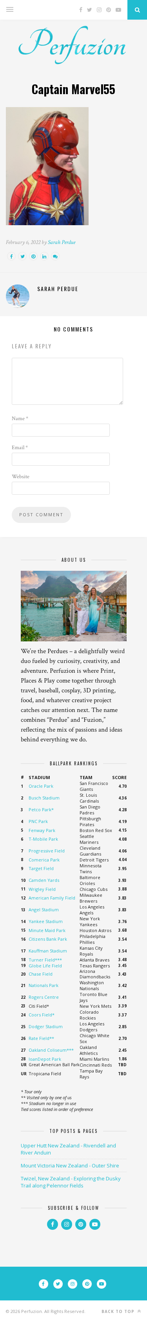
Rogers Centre (44, 997)
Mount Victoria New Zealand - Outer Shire (70, 1165)
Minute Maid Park (47, 930)
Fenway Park (42, 830)
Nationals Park (43, 985)
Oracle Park (41, 786)
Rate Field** (41, 1038)
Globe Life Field (45, 966)
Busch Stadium (44, 798)
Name (20, 418)
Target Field (41, 868)
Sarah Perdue (61, 242)
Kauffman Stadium (48, 951)
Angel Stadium (44, 909)
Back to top (119, 1311)
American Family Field (52, 898)
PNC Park (38, 821)
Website (20, 476)
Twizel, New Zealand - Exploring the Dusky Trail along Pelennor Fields (71, 1182)
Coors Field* (41, 1015)
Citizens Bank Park (48, 939)
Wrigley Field (42, 889)
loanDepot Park (45, 1059)
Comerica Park (44, 860)
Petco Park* (41, 809)
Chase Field (41, 974)
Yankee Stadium (46, 921)
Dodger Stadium (46, 1026)
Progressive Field (47, 851)
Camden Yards (44, 880)
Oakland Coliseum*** (51, 1050)
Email (20, 447)
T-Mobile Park (43, 839)
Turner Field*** (45, 960)
